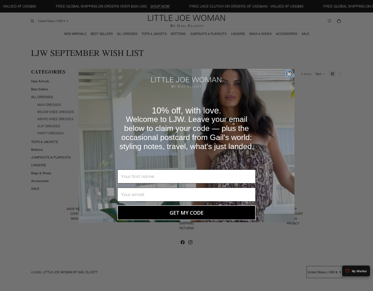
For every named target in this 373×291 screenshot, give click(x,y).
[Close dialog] (289, 74)
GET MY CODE (187, 212)
